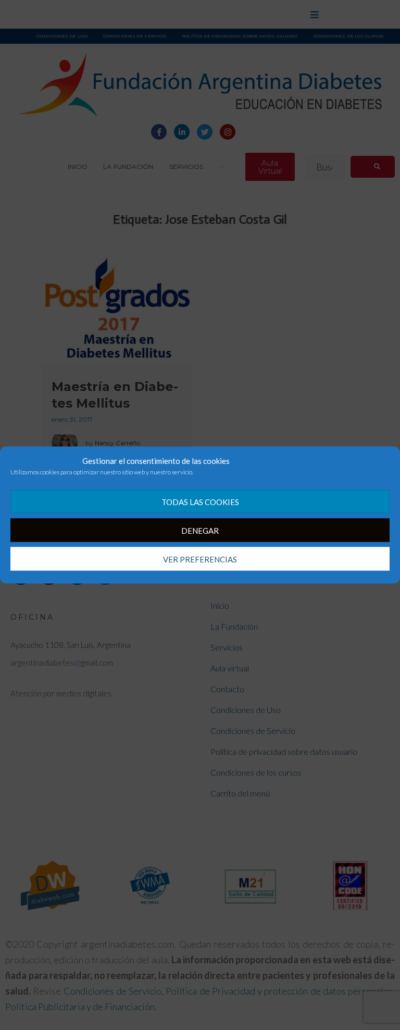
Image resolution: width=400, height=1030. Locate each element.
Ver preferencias (200, 558)
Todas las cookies (200, 501)
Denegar (200, 530)
